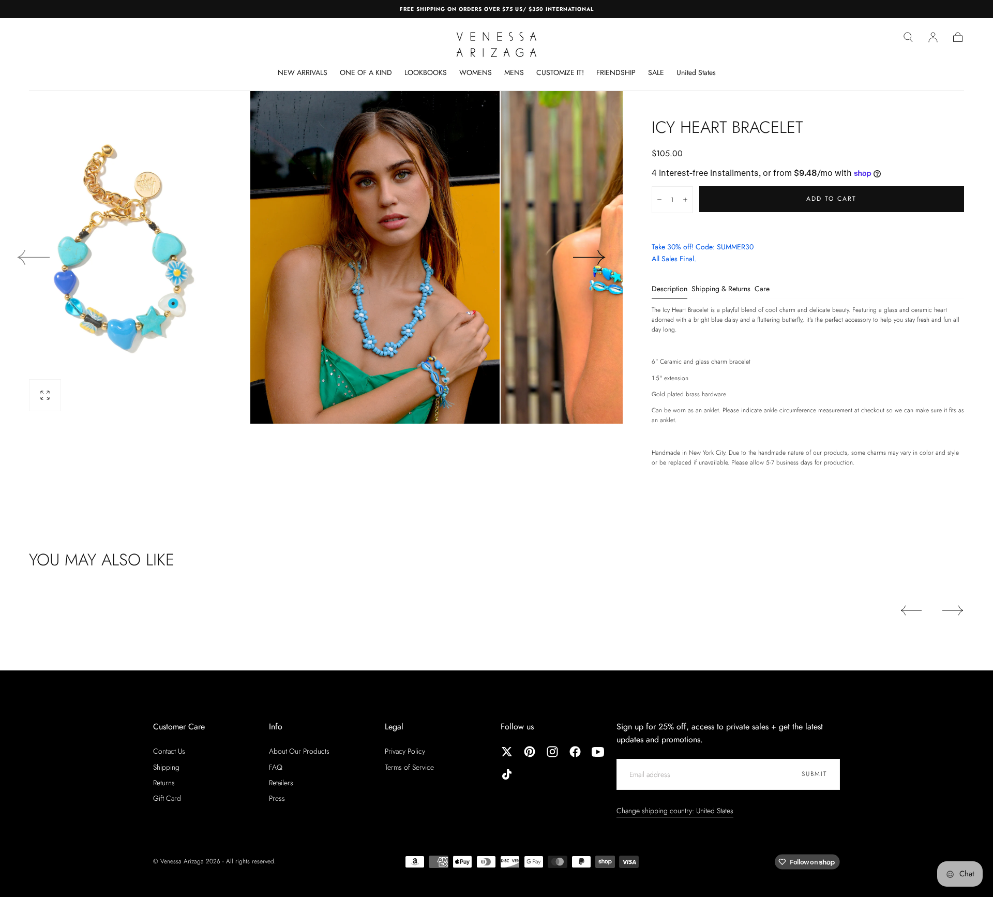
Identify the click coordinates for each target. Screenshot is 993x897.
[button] (908, 37)
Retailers (281, 783)
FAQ (275, 767)
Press (277, 798)
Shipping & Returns (720, 289)
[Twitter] (506, 751)
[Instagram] (552, 751)
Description (669, 289)
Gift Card (167, 798)
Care (762, 289)
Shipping (166, 767)
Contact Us (169, 751)
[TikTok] (506, 774)
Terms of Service (409, 767)
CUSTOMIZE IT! (560, 73)
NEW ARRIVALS (302, 73)
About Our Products (299, 751)
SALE (656, 73)
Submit (814, 774)
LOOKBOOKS (425, 73)
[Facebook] (575, 751)
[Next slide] (589, 257)
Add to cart (831, 198)
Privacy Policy (405, 751)
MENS (514, 73)
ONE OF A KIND (366, 73)
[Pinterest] (529, 751)
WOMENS (475, 73)
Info (275, 726)
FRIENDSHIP (616, 73)
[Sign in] (933, 37)
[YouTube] (597, 751)
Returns (164, 783)
